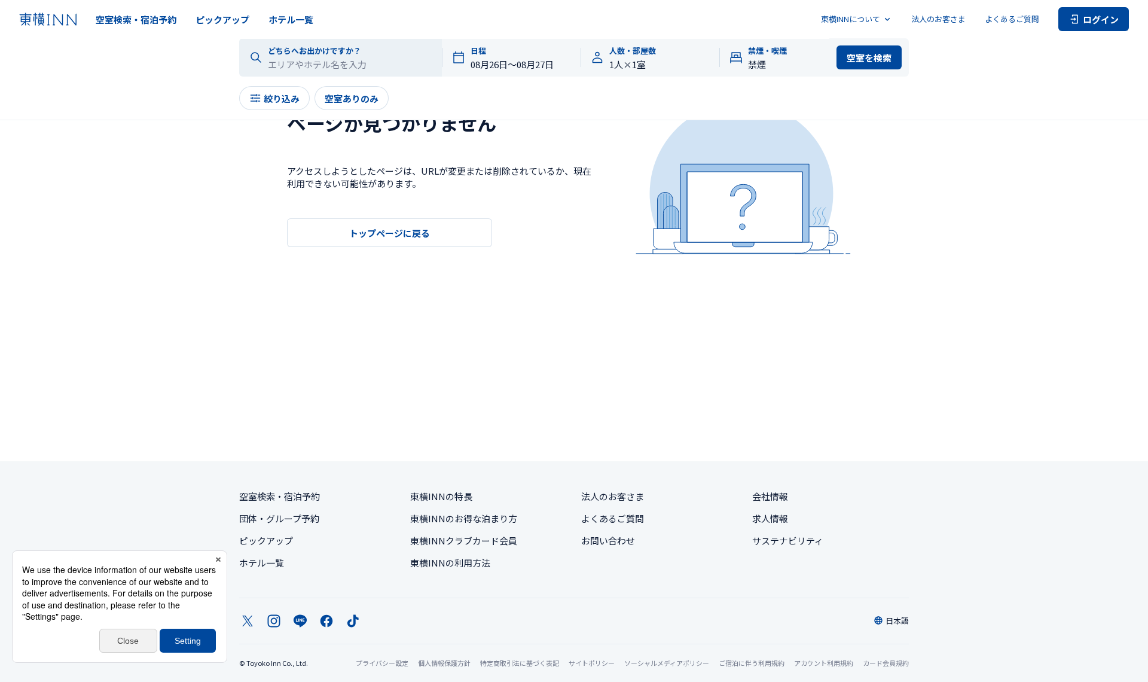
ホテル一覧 (290, 19)
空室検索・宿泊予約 (136, 19)
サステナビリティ (787, 540)
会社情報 (770, 496)
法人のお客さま (938, 19)
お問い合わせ (608, 540)
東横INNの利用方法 (450, 562)
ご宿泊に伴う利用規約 (751, 663)
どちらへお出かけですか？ (314, 50)
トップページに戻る (389, 233)
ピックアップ (222, 19)
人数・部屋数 (632, 50)
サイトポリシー (592, 663)
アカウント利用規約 (823, 663)
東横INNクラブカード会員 (463, 540)
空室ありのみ (351, 98)
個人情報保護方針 (444, 663)
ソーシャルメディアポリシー (666, 663)
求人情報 (770, 518)
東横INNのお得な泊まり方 (463, 518)
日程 (478, 50)
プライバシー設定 (382, 663)
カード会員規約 (886, 663)
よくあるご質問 (1012, 19)
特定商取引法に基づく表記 (519, 663)
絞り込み (282, 98)
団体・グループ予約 (279, 518)
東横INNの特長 (441, 496)
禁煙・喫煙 (767, 50)
